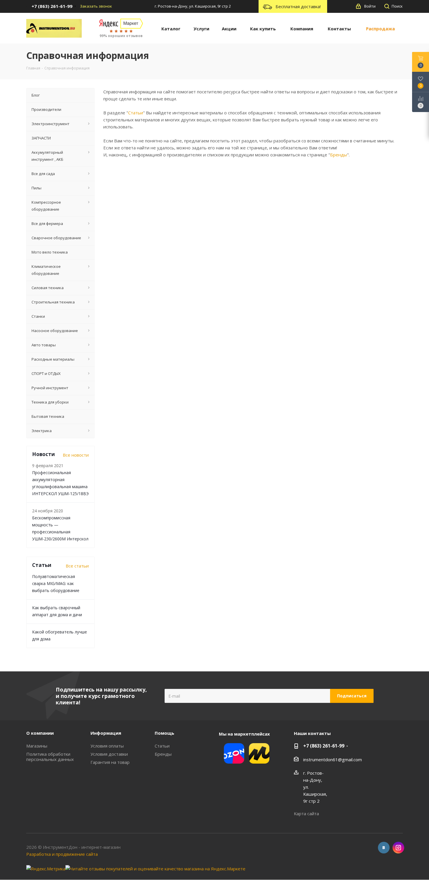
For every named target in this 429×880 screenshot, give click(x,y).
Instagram (398, 847)
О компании (40, 733)
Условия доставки (109, 754)
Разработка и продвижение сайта (62, 854)
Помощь (164, 733)
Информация (105, 733)
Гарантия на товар (110, 762)
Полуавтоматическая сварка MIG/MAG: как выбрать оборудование (55, 583)
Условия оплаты (107, 746)
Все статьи (77, 566)
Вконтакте (384, 847)
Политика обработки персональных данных (50, 756)
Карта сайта (306, 813)
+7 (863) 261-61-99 (323, 746)
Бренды (338, 155)
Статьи (135, 113)
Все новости (76, 455)
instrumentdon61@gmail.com (332, 759)
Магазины (36, 746)
